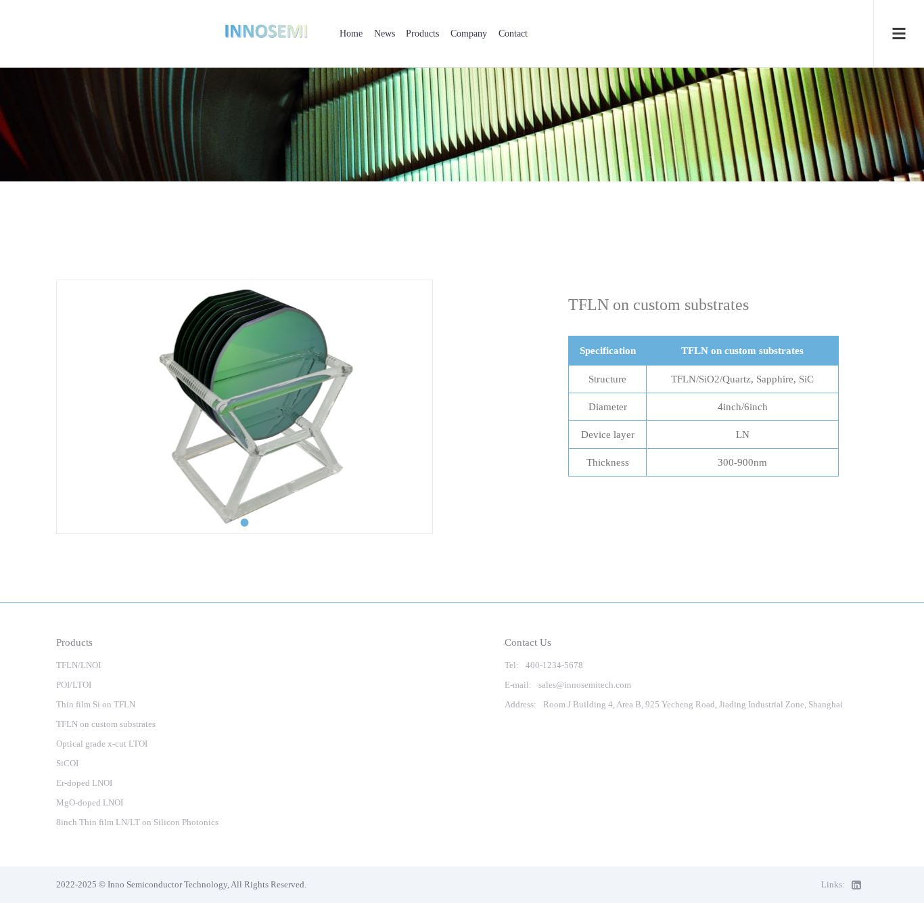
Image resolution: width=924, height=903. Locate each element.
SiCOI (67, 763)
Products (422, 33)
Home (351, 33)
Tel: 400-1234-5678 (544, 665)
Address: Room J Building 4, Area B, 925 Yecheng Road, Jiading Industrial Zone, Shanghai (674, 704)
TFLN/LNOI (78, 665)
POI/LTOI (73, 685)
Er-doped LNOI (84, 783)
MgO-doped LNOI (89, 802)
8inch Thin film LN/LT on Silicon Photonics (137, 822)
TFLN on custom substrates (106, 724)
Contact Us (528, 642)
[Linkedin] (860, 884)
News (384, 33)
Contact (513, 33)
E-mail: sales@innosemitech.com (568, 685)
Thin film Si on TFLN (95, 704)
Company (469, 33)
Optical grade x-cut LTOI (101, 744)
